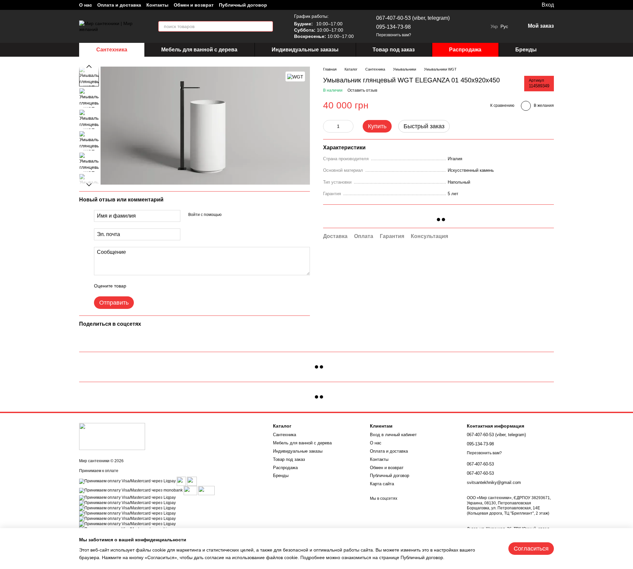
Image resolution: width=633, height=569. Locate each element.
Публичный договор (243, 5)
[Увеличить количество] (348, 126)
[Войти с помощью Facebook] (229, 215)
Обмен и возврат (194, 5)
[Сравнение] (509, 5)
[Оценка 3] (158, 286)
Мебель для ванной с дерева (199, 49)
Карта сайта (382, 483)
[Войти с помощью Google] (239, 215)
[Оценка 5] (179, 286)
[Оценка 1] (137, 286)
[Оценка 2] (147, 286)
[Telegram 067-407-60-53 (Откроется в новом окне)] (464, 26)
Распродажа (465, 49)
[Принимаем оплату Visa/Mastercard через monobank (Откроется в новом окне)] (131, 490)
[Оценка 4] (169, 286)
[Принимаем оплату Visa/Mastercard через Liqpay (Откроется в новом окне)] (127, 481)
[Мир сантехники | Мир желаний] (112, 436)
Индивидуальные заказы (305, 49)
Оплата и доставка (119, 5)
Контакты (157, 5)
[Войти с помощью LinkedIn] (250, 215)
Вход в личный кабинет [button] (393, 434)
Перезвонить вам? (393, 35)
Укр (494, 26)
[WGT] (295, 76)
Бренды (526, 49)
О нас (85, 5)
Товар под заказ (394, 49)
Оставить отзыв (362, 90)
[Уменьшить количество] (328, 126)
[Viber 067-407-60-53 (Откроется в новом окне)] (472, 26)
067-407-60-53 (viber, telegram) (413, 18)
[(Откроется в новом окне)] (192, 481)
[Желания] (522, 5)
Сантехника (111, 49)
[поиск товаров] (267, 26)
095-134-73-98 (393, 27)
